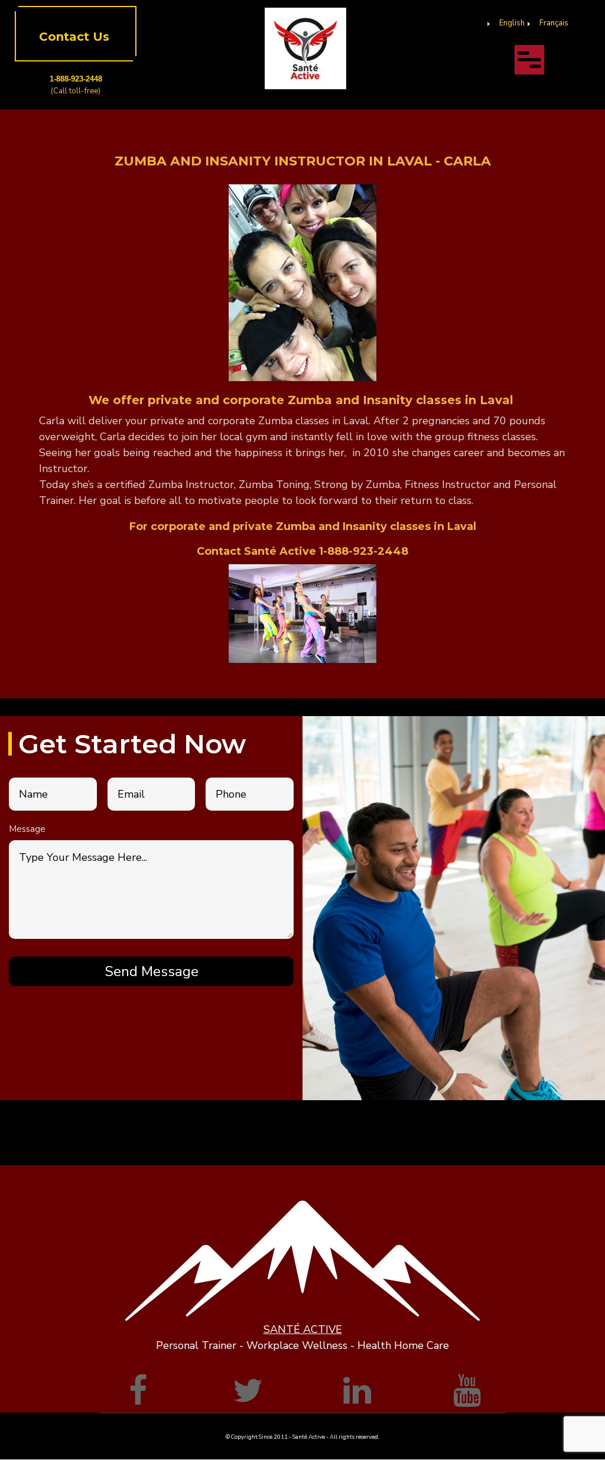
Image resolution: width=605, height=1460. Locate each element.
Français (553, 23)
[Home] (306, 48)
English (512, 23)
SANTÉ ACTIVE (303, 1329)
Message (27, 829)
